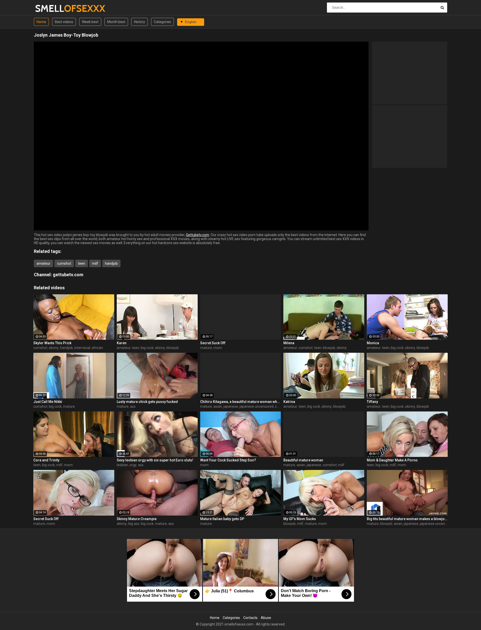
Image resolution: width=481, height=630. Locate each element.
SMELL (48, 8)
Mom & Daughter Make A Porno (392, 460)
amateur (43, 263)
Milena (288, 343)
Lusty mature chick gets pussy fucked (147, 402)
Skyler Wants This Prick (52, 343)
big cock (147, 348)
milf (95, 263)
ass (133, 406)
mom (217, 348)
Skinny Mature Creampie (137, 519)
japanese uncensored (256, 406)
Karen (122, 343)
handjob (111, 263)
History (139, 22)
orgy (133, 465)
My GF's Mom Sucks (299, 519)
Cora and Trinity (46, 460)
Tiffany (372, 402)
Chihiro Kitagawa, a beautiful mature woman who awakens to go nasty (240, 402)
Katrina (289, 402)
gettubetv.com (68, 274)
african (97, 348)
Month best (116, 22)
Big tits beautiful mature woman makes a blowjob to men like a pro (407, 519)
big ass (133, 524)
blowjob (173, 348)
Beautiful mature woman (303, 460)
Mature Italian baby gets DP (222, 519)
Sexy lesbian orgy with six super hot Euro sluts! (155, 460)
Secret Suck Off (212, 343)
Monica (373, 343)
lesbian (122, 465)
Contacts (250, 618)
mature (206, 348)
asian (217, 406)
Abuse (266, 618)
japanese (230, 406)
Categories (162, 22)
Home (41, 22)
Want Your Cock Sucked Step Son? (228, 460)
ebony (54, 348)
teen (81, 263)
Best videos (64, 22)
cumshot (64, 263)
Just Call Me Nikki (47, 402)
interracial (82, 348)
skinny (160, 348)
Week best (90, 22)
